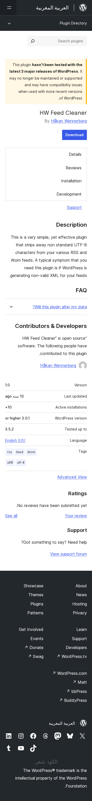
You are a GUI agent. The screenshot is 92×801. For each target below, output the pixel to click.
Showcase (33, 585)
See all (11, 515)
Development (69, 194)
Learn (81, 629)
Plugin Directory (73, 23)
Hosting (79, 603)
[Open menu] (8, 7)
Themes (35, 594)
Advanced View (72, 476)
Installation (71, 180)
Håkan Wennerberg (69, 120)
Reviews (74, 167)
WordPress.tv (71, 656)
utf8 (10, 462)
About (81, 585)
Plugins (36, 603)
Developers (76, 647)
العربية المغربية (62, 723)
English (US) (15, 440)
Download (74, 135)
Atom (31, 452)
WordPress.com (69, 673)
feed (19, 452)
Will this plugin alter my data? (60, 306)
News (81, 594)
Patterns (35, 612)
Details (75, 154)
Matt (80, 682)
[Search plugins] (33, 41)
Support (74, 207)
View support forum (68, 553)
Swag (35, 656)
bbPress (76, 691)
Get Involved (31, 629)
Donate (33, 647)
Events (36, 638)
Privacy (80, 612)
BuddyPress (73, 700)
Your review (76, 515)
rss (9, 452)
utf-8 (21, 462)
